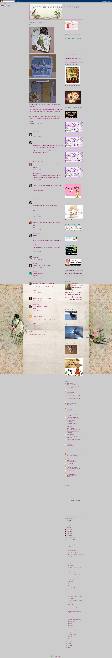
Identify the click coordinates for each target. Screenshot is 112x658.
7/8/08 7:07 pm (37, 169)
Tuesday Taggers (71, 391)
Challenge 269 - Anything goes (73, 436)
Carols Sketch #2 (71, 565)
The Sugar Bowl (70, 470)
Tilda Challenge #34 (72, 550)
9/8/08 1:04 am (37, 300)
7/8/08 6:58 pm (37, 136)
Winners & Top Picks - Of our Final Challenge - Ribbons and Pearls (74, 430)
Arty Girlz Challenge (72, 592)
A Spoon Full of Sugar (72, 467)
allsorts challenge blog (72, 403)
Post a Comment (32, 329)
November (70, 539)
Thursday (70, 627)
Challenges (70, 625)
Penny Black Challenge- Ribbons (75, 596)
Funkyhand (70, 581)
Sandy (34, 271)
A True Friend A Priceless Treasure (75, 594)
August (69, 546)
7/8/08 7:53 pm (37, 229)
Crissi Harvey (36, 281)
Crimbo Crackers (71, 412)
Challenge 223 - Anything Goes (73, 414)
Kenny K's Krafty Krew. (72, 417)
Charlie (34, 255)
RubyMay (35, 296)
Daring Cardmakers (71, 463)
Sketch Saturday (70, 460)
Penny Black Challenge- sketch (75, 615)
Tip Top (34, 131)
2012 (68, 527)
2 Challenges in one (72, 634)
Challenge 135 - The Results (72, 472)
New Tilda (70, 556)
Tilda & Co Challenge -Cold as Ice (75, 607)
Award (69, 638)
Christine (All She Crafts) (38, 161)
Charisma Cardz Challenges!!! (74, 439)
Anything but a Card (71, 440)
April (69, 647)
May (69, 645)
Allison (76, 283)
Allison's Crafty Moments (56, 7)
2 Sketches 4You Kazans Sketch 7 (75, 600)
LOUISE (34, 304)
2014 (68, 523)
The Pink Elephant (71, 474)
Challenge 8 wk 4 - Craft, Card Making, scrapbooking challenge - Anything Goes (73, 386)
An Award (70, 623)
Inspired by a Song (70, 392)
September (70, 544)
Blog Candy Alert (72, 621)
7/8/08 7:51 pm (37, 216)
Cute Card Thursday (71, 408)
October (70, 542)
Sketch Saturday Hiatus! (71, 461)
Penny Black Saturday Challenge (74, 454)
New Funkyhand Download (74, 575)
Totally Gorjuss (70, 434)
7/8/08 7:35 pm (37, 196)
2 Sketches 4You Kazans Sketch (75, 630)
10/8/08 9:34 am (37, 325)
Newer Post (31, 331)
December (70, 537)
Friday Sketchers (71, 548)
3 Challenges (70, 617)
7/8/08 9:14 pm (37, 251)
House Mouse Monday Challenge (74, 395)
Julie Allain (35, 314)
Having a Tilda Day (72, 632)
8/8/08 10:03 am (37, 292)
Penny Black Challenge (73, 552)
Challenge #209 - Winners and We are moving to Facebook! (74, 419)
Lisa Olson (35, 140)
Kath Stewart (35, 220)
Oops (69, 585)
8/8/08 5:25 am (37, 277)
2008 (68, 535)
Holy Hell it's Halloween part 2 (73, 425)
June (69, 643)
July (69, 641)
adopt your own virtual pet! (75, 514)
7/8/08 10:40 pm (37, 259)
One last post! (69, 409)
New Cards (70, 636)
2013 (68, 525)
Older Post (60, 331)
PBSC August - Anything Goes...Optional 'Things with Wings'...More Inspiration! (72, 457)
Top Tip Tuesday (70, 428)
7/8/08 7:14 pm (37, 179)
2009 (68, 533)
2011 (68, 529)
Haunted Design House (72, 423)
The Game (69, 444)
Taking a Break (70, 465)
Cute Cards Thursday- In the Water (75, 554)
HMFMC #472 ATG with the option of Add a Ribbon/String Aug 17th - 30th (74, 398)
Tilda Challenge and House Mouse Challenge (74, 571)
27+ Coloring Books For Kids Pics (73, 468)
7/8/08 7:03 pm (37, 158)
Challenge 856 (69, 404)
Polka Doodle (70, 383)
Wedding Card (71, 604)
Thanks (69, 590)
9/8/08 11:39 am (37, 310)
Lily (69, 583)
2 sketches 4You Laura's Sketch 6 (75, 619)
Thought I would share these (74, 558)
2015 (68, 520)
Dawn (34, 263)
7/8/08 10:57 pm (37, 267)
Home (46, 331)
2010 (68, 531)
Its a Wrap (70, 602)
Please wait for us (70, 445)
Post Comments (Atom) (40, 334)
